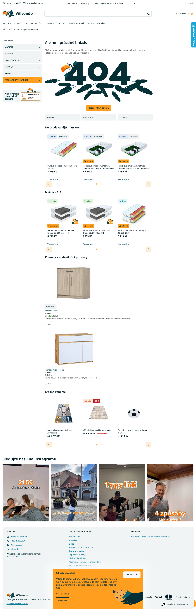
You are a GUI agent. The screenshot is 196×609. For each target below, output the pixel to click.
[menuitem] (7, 23)
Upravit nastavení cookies (17, 603)
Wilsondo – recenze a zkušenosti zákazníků (150, 536)
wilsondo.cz (16, 549)
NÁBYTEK (9, 66)
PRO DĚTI (9, 73)
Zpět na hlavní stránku (99, 108)
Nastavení (62, 600)
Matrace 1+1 (88, 117)
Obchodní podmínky (78, 558)
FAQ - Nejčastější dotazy (80, 565)
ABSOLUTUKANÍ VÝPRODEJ (17, 80)
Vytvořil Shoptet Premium (178, 604)
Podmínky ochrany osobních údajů (85, 562)
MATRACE (9, 47)
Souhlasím (132, 574)
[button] (96, 184)
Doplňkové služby (77, 554)
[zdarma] (73, 347)
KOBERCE (9, 53)
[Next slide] (148, 184)
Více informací (62, 593)
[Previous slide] (49, 184)
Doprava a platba (76, 551)
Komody (123, 117)
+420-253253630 (18, 540)
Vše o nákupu (71, 3)
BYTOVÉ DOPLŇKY (13, 60)
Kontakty (85, 3)
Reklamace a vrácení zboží (113, 3)
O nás (95, 3)
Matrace (50, 117)
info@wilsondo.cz (19, 536)
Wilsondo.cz (16, 545)
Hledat (148, 14)
